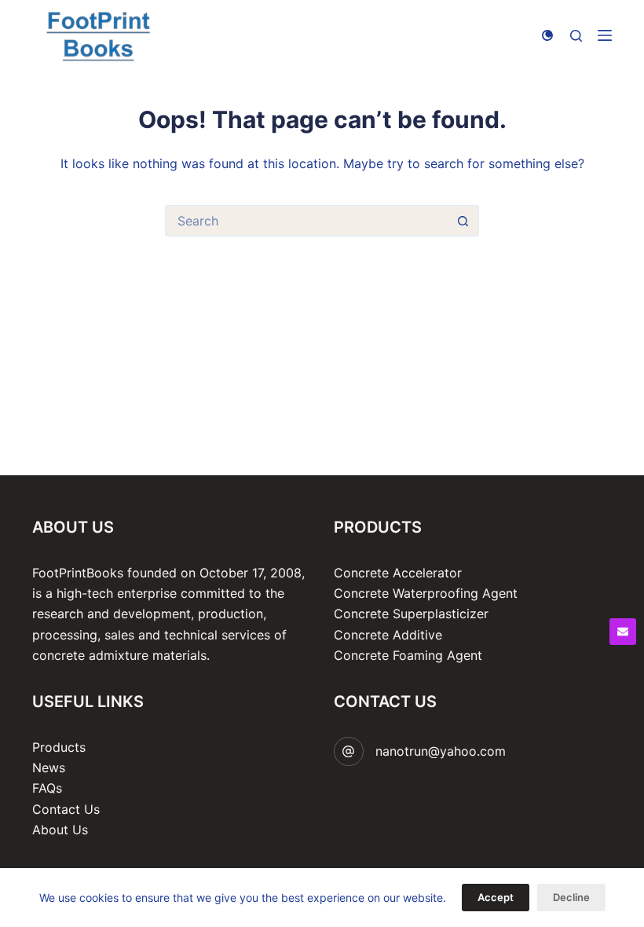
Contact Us (66, 809)
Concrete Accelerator (398, 573)
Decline (571, 897)
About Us (60, 829)
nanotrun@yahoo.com (440, 751)
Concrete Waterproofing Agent (426, 593)
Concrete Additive (388, 635)
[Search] (576, 36)
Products (59, 747)
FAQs (47, 788)
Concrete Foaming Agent (408, 655)
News (48, 767)
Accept (496, 897)
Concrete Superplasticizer (411, 613)
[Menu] (605, 35)
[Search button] (463, 220)
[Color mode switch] (547, 35)
